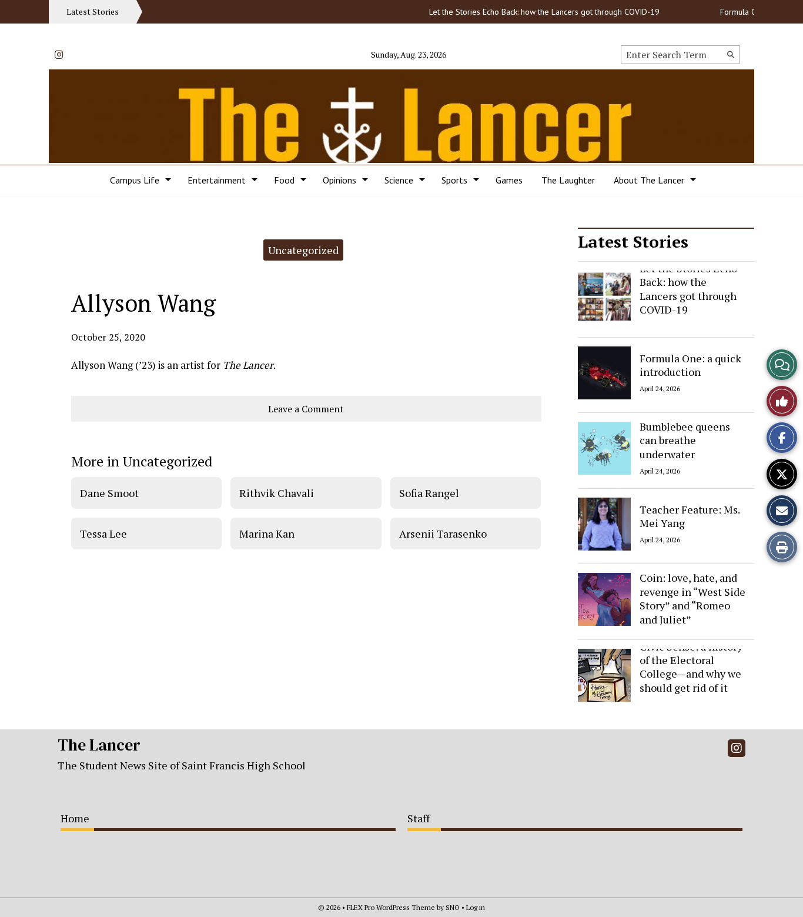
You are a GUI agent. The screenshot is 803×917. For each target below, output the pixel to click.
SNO (453, 907)
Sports (454, 180)
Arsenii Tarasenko (443, 533)
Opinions (339, 180)
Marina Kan (267, 533)
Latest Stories (633, 241)
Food (284, 180)
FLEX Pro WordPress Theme (391, 907)
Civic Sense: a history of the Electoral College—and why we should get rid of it (691, 667)
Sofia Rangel (429, 493)
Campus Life (134, 180)
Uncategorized (303, 250)
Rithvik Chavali (276, 493)
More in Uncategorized (141, 461)
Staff (418, 818)
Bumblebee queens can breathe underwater (685, 440)
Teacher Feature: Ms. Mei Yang (690, 515)
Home (75, 818)
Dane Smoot (109, 493)
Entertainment (217, 180)
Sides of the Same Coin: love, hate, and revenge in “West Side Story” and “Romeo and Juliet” (692, 591)
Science (398, 180)
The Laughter (568, 180)
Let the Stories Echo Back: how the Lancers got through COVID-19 (535, 11)
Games (509, 180)
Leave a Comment (306, 408)
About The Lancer (649, 180)
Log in (475, 907)
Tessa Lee (103, 533)
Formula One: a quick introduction (690, 364)
